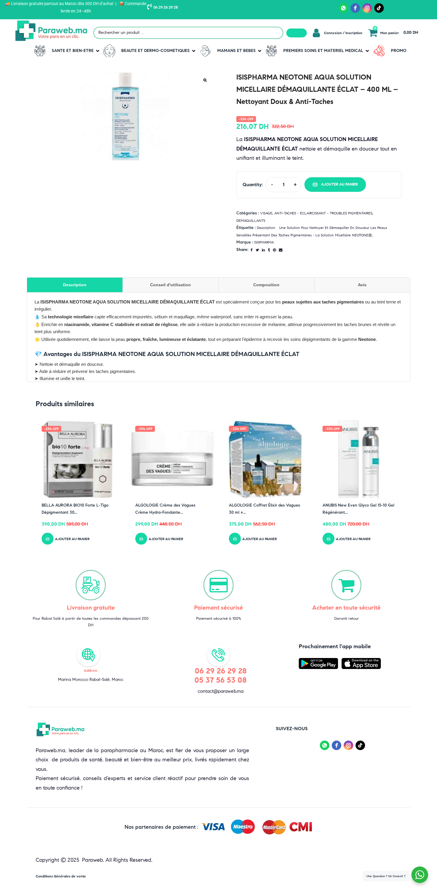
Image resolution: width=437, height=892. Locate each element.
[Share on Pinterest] (274, 250)
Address (90, 670)
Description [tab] (75, 284)
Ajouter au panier (339, 184)
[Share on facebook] (251, 250)
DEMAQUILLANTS (250, 220)
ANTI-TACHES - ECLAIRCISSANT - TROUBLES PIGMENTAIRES (323, 213)
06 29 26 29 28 (165, 7)
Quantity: (253, 184)
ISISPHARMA (264, 242)
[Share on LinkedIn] (263, 250)
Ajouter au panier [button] (72, 539)
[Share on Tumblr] (268, 250)
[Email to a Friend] (280, 250)
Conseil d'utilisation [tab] (170, 284)
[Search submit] (296, 33)
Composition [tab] (266, 284)
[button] (65, 51)
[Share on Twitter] (257, 250)
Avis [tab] (362, 284)
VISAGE (266, 213)
